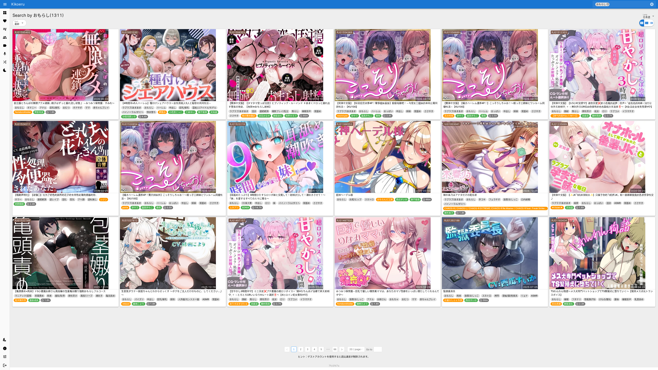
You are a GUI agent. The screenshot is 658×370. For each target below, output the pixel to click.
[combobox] (629, 4)
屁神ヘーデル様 (344, 194)
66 (335, 349)
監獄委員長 (449, 291)
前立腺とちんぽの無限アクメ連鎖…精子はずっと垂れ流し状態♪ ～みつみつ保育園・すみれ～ (64, 103)
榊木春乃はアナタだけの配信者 (460, 194)
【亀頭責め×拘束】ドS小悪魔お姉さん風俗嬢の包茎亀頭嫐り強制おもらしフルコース (60, 291)
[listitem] (5, 13)
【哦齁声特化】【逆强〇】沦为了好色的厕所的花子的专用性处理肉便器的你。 (56, 194)
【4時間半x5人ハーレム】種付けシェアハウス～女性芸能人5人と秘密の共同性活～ (166, 103)
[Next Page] (342, 349)
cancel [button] (607, 4)
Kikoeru (18, 4)
